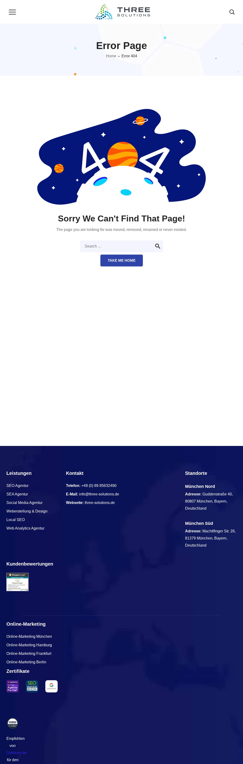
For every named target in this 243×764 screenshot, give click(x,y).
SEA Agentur (17, 494)
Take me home (122, 260)
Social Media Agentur (24, 503)
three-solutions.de (100, 503)
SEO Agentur (17, 486)
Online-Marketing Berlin (26, 662)
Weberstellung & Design (26, 511)
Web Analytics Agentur (25, 528)
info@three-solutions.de (99, 494)
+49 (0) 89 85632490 (99, 486)
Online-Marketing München (29, 636)
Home (111, 56)
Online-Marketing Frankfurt (28, 654)
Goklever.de (16, 753)
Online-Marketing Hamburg (29, 645)
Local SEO (15, 520)
